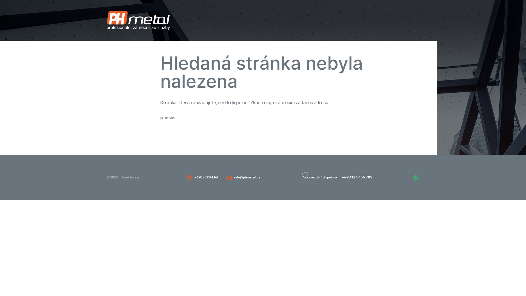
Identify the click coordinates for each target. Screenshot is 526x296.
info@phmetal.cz (247, 177)
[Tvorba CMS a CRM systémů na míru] (416, 178)
